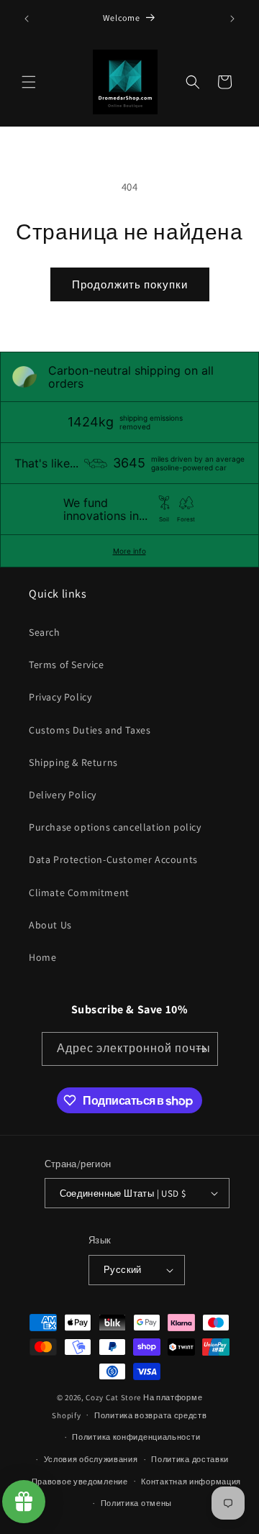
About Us (50, 924)
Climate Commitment (79, 892)
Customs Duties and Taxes (89, 729)
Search (44, 632)
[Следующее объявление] (232, 19)
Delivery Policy (62, 794)
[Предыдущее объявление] (26, 19)
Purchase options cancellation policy (115, 827)
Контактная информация (191, 1481)
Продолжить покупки (130, 284)
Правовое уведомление (80, 1481)
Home (42, 957)
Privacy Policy (60, 696)
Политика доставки (190, 1459)
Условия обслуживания (91, 1459)
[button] (29, 82)
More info (129, 551)
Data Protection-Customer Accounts (113, 859)
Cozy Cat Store (113, 1397)
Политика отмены (137, 1503)
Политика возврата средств (150, 1415)
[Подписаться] (201, 1049)
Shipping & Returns (73, 762)
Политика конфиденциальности (136, 1437)
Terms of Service (66, 664)
